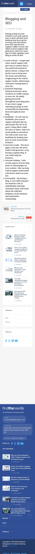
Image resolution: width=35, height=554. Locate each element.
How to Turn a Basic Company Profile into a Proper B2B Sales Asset (21, 250)
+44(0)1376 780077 (17, 438)
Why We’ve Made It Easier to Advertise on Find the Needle (20, 260)
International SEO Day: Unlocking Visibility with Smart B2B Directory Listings (20, 295)
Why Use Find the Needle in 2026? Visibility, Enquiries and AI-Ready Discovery (20, 238)
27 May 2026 (18, 264)
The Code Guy (12, 546)
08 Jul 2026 (18, 244)
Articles (7, 322)
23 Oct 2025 (18, 288)
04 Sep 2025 (18, 300)
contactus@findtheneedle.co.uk (14, 420)
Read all (5, 518)
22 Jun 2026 (18, 255)
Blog (20, 29)
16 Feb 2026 (18, 275)
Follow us (6, 532)
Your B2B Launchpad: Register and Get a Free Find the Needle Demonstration (21, 282)
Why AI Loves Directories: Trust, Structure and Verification (20, 270)
